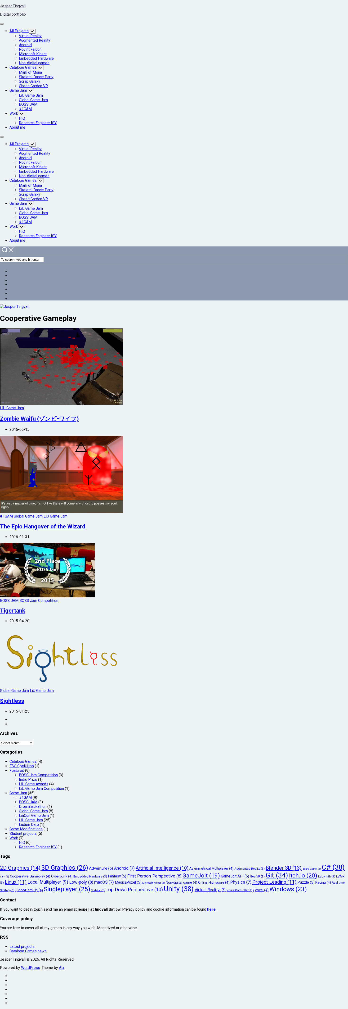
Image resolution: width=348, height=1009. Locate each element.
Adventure (101, 868)
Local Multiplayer (47, 882)
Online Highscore (213, 883)
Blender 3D (284, 868)
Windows (288, 889)
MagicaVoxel (128, 882)
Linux (16, 882)
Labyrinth (326, 876)
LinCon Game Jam (34, 815)
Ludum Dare (29, 824)
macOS (104, 882)
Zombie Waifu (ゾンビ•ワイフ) (39, 418)
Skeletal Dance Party (36, 77)
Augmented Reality (34, 40)
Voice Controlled (240, 890)
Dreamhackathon (32, 806)
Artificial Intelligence (162, 868)
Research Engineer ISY (38, 123)
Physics (240, 882)
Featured (16, 770)
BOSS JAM (28, 104)
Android (25, 45)
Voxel (261, 890)
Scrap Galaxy (29, 81)
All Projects (19, 31)
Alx (61, 967)
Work (13, 113)
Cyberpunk (61, 876)
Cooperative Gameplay (30, 876)
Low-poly (81, 882)
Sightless (12, 701)
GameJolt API (235, 876)
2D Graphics (20, 868)
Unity (179, 889)
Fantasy (117, 876)
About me (17, 127)
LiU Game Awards (33, 784)
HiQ (22, 118)
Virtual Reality (30, 36)
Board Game (312, 868)
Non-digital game (181, 883)
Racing (323, 883)
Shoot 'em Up (30, 890)
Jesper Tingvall (13, 6)
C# (333, 867)
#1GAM (25, 109)
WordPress (30, 967)
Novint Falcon (30, 49)
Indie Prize (28, 779)
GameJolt (201, 875)
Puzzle (305, 882)
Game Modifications (26, 829)
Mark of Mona (30, 72)
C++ (4, 876)
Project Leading (274, 882)
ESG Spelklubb (21, 766)
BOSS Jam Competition (38, 600)
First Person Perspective (154, 876)
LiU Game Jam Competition (41, 788)
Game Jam (18, 90)
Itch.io (303, 875)
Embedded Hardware (36, 58)
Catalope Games (23, 67)
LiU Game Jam (31, 95)
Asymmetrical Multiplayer (211, 869)
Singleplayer (67, 889)
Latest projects (22, 946)
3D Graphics (64, 867)
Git (277, 875)
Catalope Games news (28, 951)
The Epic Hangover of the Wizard (42, 526)
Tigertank (12, 610)
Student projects (23, 833)
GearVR (257, 876)
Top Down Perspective (134, 889)
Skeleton (98, 890)
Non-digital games (34, 63)
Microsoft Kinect (33, 54)
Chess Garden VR (33, 86)
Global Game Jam (33, 100)
